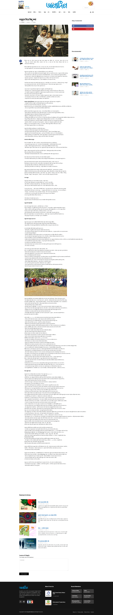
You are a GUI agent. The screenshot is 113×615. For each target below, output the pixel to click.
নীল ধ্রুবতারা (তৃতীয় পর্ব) (43, 541)
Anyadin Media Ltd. (31, 611)
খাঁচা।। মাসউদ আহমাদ (43, 528)
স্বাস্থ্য (45, 12)
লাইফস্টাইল (54, 12)
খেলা (48, 12)
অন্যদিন (40, 516)
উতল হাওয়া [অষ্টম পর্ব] (43, 502)
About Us (75, 612)
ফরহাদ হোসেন (41, 542)
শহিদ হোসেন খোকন (41, 503)
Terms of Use (87, 612)
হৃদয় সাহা (82, 86)
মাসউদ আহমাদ (41, 529)
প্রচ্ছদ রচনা (29, 12)
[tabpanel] (43, 41)
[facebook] (83, 26)
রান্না (64, 12)
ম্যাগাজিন (74, 12)
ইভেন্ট (69, 12)
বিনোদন (40, 12)
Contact (92, 612)
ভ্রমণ (60, 12)
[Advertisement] (43, 482)
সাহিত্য (34, 12)
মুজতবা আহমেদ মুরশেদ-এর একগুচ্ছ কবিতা (47, 515)
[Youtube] (83, 29)
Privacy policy (80, 612)
